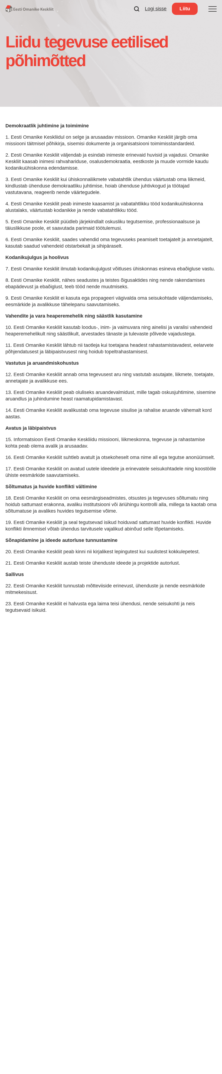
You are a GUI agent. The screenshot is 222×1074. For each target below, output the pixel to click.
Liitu (184, 8)
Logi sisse (155, 8)
